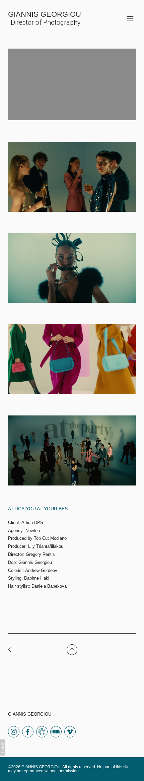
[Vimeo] (70, 731)
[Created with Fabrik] (2, 747)
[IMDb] (56, 731)
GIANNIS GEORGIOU (29, 714)
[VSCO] (42, 731)
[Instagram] (13, 731)
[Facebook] (27, 731)
